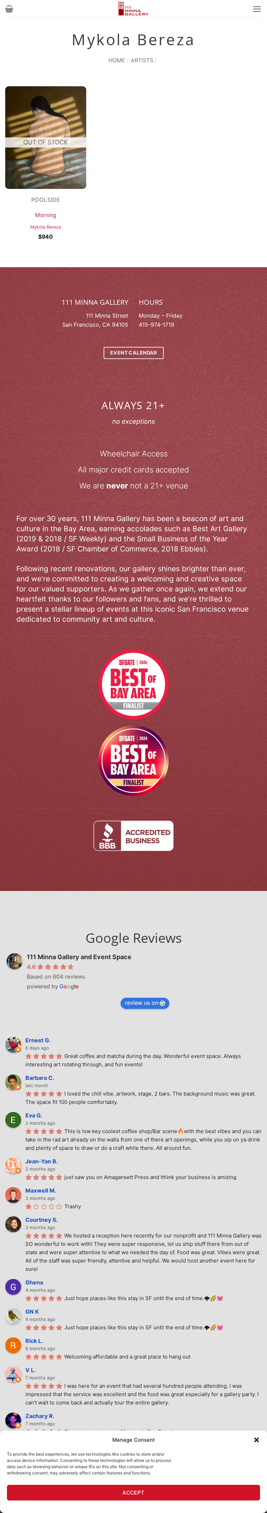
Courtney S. (41, 1219)
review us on (141, 1002)
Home (116, 60)
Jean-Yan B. (41, 1161)
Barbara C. (39, 1077)
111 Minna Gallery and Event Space (79, 957)
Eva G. (33, 1115)
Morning (45, 215)
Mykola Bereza (45, 227)
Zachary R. (40, 1415)
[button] (256, 1439)
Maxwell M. (40, 1190)
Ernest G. (38, 1040)
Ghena (34, 1282)
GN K (32, 1311)
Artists (142, 60)
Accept (133, 1492)
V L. (30, 1370)
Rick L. (34, 1340)
